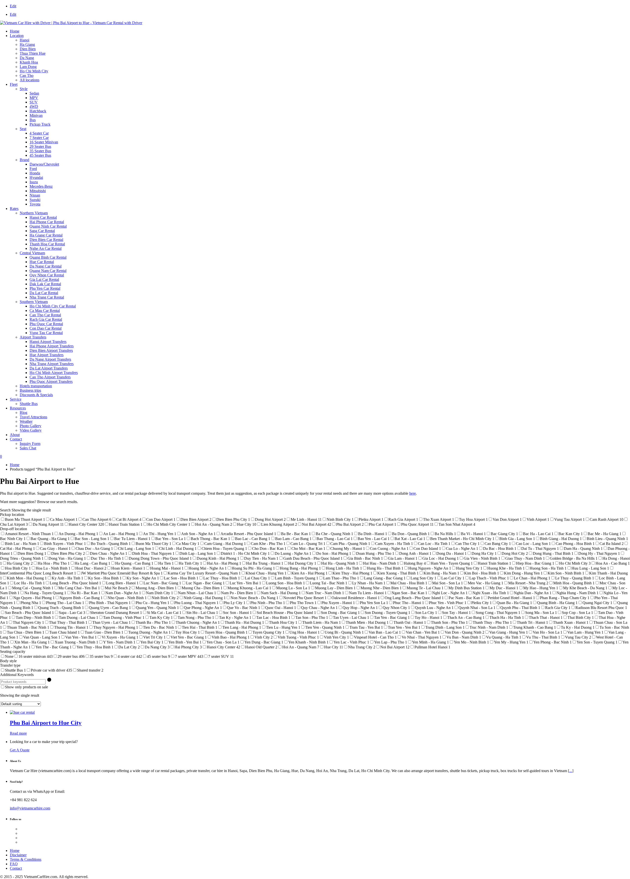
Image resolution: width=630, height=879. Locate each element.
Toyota (35, 204)
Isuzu (34, 182)
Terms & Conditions (25, 859)
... (570, 771)
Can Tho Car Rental (45, 315)
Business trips (30, 390)
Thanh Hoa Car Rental (47, 244)
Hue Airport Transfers (46, 355)
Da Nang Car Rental (46, 266)
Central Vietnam (32, 253)
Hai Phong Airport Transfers (52, 346)
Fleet (13, 84)
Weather (26, 421)
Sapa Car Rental (42, 231)
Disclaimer (18, 855)
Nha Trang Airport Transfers (52, 364)
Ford (33, 169)
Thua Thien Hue (33, 53)
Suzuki (35, 200)
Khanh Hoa (29, 62)
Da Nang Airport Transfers (50, 359)
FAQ (14, 864)
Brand (24, 160)
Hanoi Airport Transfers (48, 341)
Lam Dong (28, 67)
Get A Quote (20, 750)
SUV (34, 102)
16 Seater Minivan (44, 142)
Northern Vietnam (34, 213)
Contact (16, 439)
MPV (34, 98)
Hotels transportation (36, 386)
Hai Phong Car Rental (47, 222)
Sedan (34, 93)
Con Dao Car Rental (46, 328)
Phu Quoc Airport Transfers (51, 381)
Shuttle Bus (29, 404)
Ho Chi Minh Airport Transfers (54, 373)
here (412, 493)
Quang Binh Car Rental (48, 257)
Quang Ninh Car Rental (48, 226)
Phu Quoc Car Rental (46, 324)
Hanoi (24, 40)
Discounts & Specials (36, 395)
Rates (14, 208)
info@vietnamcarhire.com (30, 808)
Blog (23, 412)
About (15, 435)
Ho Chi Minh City (34, 71)
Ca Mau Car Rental (45, 310)
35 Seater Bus (40, 151)
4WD (34, 106)
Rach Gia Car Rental (46, 319)
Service (15, 399)
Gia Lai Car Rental (44, 279)
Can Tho (26, 75)
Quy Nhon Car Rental (47, 275)
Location (17, 36)
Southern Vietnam (34, 302)
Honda (35, 173)
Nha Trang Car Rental (47, 297)
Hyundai (36, 177)
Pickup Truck (40, 124)
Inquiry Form (30, 443)
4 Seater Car (39, 133)
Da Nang (27, 58)
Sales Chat (28, 448)
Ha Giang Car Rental (46, 235)
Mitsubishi (38, 191)
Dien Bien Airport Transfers (51, 350)
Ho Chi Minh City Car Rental (53, 306)
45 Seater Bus (40, 155)
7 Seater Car (39, 137)
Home (14, 31)
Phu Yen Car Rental (45, 288)
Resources (18, 408)
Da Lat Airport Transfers (49, 368)
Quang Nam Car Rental (48, 271)
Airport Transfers (33, 337)
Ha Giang (27, 44)
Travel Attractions (33, 417)
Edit (13, 6)
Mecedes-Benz (41, 186)
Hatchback (38, 111)
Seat (23, 129)
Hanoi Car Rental (43, 217)
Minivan (36, 115)
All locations (29, 80)
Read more (18, 733)
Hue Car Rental (42, 262)
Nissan (35, 195)
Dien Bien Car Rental (46, 239)
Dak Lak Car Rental (45, 284)
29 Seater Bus (40, 146)
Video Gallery (31, 430)
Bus (33, 120)
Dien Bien (28, 49)
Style (24, 89)
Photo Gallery (30, 426)
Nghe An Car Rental (46, 248)
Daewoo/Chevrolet (44, 164)
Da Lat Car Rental (44, 293)
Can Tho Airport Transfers (50, 377)
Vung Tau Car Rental (46, 333)
